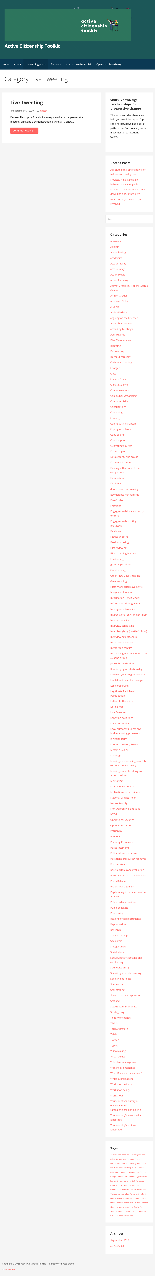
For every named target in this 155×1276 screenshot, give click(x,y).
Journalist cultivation (122, 663)
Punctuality (116, 913)
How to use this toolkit (79, 64)
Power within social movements (128, 875)
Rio (135, 1203)
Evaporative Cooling (138, 1172)
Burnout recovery (120, 356)
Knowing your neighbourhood (127, 674)
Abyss (119, 1155)
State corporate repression (125, 995)
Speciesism (116, 984)
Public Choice (140, 1198)
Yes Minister (128, 1216)
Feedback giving (119, 536)
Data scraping (118, 451)
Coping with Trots (120, 429)
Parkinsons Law (123, 1194)
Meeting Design (119, 750)
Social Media (117, 952)
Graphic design (118, 570)
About (17, 64)
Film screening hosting (123, 553)
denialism (123, 1168)
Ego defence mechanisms (124, 494)
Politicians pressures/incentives (128, 858)
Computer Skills (119, 401)
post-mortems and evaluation (127, 870)
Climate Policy (118, 379)
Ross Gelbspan (142, 1203)
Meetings (115, 755)
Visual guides (117, 1056)
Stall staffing (117, 990)
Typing (114, 1045)
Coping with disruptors (123, 423)
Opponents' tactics (121, 825)
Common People (133, 1159)
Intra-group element (122, 642)
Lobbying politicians (121, 718)
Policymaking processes (123, 853)
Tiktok (114, 1023)
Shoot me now (116, 1207)
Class (113, 373)
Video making (118, 1051)
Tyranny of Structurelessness (135, 1211)
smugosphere (128, 1207)
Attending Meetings (121, 329)
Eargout (130, 1168)
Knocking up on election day (126, 669)
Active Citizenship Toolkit (32, 46)
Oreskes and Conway (138, 1189)
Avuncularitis (117, 334)
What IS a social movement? (126, 1073)
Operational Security (122, 820)
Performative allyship (138, 1194)
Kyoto (121, 1181)
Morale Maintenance (122, 786)
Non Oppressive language (125, 808)
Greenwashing (118, 581)
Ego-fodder (116, 500)
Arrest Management (121, 323)
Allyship (114, 306)
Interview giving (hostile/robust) (128, 631)
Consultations (118, 407)
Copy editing (117, 434)
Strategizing (117, 1012)
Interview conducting (122, 625)
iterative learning (131, 1176)
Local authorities (119, 723)
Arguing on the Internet (124, 318)
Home (5, 64)
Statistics (115, 1001)
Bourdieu (122, 1159)
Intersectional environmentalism (128, 614)
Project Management (122, 886)
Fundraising (117, 559)
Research (115, 930)
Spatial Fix (138, 1207)
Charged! (115, 368)
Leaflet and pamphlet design (126, 680)
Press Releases (118, 881)
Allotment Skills (119, 301)
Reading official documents (125, 918)
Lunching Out (129, 1181)
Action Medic (117, 274)
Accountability (118, 263)
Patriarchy (116, 831)
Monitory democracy (124, 1185)
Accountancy (117, 269)
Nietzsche (125, 1189)
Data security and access (124, 457)
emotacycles (125, 1172)
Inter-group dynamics (122, 609)
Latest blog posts (36, 64)
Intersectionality (119, 620)
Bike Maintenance (120, 340)
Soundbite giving (120, 967)
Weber (120, 1216)
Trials (113, 1034)
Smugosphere (118, 946)
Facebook (115, 531)
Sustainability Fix (116, 1211)
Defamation (117, 478)
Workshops (117, 1095)
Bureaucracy (117, 351)
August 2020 (117, 1246)
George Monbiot (117, 1176)
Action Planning (119, 280)
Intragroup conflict (121, 648)
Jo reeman (142, 1176)
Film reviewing (118, 548)
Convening (116, 412)
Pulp (131, 1203)
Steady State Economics (123, 1006)
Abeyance (115, 241)
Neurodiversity (118, 803)
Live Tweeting (26, 102)
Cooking (115, 418)
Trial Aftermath (119, 1028)
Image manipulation (121, 592)
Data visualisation (120, 462)
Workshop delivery (121, 1084)
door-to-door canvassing (124, 489)
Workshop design (120, 1090)
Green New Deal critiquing (125, 575)
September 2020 (119, 1240)
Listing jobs (117, 706)
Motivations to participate (125, 792)
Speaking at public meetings (126, 973)
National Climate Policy (123, 797)
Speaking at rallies (120, 978)
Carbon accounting (121, 362)
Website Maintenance (122, 1067)
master (43, 110)
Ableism (114, 246)
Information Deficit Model (125, 598)
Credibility (132, 1164)
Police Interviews (119, 847)
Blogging (115, 345)
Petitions (115, 836)
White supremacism (121, 1078)
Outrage (113, 1194)
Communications (119, 390)
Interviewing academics (123, 637)
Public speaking (119, 907)
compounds (115, 1164)
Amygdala (138, 1155)
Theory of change (120, 1017)
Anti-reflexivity (118, 312)
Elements (56, 64)
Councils (123, 1164)
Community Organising (123, 395)
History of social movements (126, 587)
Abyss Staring (118, 252)
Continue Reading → (24, 130)
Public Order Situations (119, 1203)
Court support (118, 440)
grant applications (120, 564)
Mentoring (116, 781)
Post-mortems (118, 864)
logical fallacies (118, 739)
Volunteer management (123, 1062)
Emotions (115, 505)
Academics (116, 258)
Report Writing (118, 924)
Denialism (116, 483)
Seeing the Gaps (119, 935)
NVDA (113, 814)
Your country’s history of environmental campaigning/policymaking (125, 1105)
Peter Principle (116, 1198)
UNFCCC (113, 1216)
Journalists (114, 1181)
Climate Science (119, 384)
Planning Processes (121, 842)
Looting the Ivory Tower (124, 744)
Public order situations (123, 902)
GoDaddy (10, 1269)
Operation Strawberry (108, 64)
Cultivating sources (121, 445)
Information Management (125, 603)
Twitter (114, 1040)
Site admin (116, 941)
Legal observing (119, 685)
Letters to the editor (121, 701)
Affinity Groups (118, 295)
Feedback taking (119, 542)
